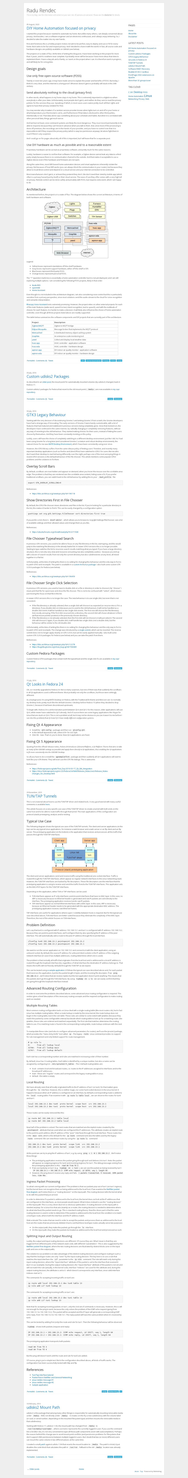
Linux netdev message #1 (43, 1380)
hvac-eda (36, 346)
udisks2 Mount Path (136, 66)
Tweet (50, 360)
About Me (132, 33)
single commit (85, 630)
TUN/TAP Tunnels (135, 63)
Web (147, 99)
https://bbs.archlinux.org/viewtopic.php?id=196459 (53, 576)
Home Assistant (38, 290)
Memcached (37, 332)
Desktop (138, 92)
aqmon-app (37, 350)
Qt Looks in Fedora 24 (137, 60)
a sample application (56, 970)
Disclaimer (132, 36)
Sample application (40, 1385)
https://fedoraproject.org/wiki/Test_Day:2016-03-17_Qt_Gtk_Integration (62, 768)
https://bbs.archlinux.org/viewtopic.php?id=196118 (53, 493)
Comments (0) (41, 360)
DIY (131, 92)
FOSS (145, 92)
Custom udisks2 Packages (139, 53)
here (48, 804)
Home (130, 30)
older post (46, 382)
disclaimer (108, 15)
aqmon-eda (37, 353)
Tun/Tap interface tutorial (42, 1375)
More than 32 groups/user (139, 80)
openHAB (36, 287)
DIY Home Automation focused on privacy (61, 28)
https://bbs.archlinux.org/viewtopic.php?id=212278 (53, 644)
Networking (133, 99)
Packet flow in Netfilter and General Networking (52, 1377)
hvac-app (36, 343)
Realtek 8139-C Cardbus (138, 72)
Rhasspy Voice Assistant (37, 304)
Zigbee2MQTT (38, 326)
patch (43, 1444)
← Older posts (33, 1469)
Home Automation (135, 96)
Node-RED (36, 285)
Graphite (35, 336)
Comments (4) (41, 1391)
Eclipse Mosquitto (39, 329)
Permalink (31, 360)
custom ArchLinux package (84, 564)
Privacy (142, 99)
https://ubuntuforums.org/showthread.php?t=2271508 (55, 532)
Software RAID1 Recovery (139, 69)
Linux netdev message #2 (43, 1382)
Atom (137, 1471)
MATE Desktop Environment (60, 444)
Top (141, 1471)
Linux (148, 96)
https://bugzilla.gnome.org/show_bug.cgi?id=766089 (54, 647)
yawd (34, 339)
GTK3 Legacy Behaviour (138, 56)
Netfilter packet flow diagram (39, 1246)
